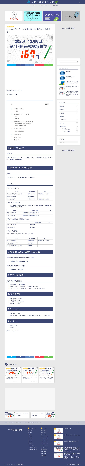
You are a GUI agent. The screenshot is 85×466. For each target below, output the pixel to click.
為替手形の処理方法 (19, 131)
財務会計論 (56, 5)
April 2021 (44, 434)
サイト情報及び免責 (19, 464)
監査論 (69, 113)
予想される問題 (17, 134)
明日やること (17, 139)
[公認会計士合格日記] (42, 3)
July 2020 (44, 451)
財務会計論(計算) (10, 26)
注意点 (16, 111)
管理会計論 (69, 119)
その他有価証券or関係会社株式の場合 (23, 123)
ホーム (28, 5)
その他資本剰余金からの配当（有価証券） (24, 121)
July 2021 (44, 430)
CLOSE (46, 104)
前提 (16, 116)
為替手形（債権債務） (19, 128)
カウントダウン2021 (45, 5)
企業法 (69, 109)
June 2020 (44, 453)
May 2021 (44, 432)
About (34, 5)
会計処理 (17, 118)
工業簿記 (69, 128)
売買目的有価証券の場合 (20, 125)
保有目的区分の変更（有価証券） (22, 114)
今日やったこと (17, 137)
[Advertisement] (30, 78)
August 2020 (44, 449)
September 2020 (45, 447)
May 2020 (44, 455)
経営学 (69, 123)
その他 (69, 106)
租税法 (69, 116)
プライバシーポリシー (10, 464)
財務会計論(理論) (69, 129)
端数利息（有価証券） (19, 108)
